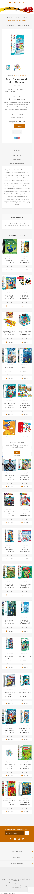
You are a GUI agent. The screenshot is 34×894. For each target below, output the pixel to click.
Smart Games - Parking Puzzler (9, 657)
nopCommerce (20, 883)
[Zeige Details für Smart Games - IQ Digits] (9, 463)
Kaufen (20, 126)
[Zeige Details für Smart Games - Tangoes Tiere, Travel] (9, 246)
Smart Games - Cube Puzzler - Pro (25, 332)
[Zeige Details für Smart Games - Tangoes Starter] (9, 427)
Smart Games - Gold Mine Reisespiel (25, 801)
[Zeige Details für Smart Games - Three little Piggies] (24, 391)
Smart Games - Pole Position (9, 693)
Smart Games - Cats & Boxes (25, 729)
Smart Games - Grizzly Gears (9, 585)
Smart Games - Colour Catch (24, 368)
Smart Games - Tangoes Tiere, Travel (9, 260)
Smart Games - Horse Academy (24, 476)
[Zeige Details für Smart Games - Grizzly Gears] (9, 571)
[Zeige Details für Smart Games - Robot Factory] (9, 535)
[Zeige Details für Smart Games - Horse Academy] (24, 463)
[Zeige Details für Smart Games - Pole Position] (9, 680)
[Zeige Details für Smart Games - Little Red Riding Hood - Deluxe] (24, 571)
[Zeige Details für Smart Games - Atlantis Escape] (9, 355)
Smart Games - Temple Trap (24, 259)
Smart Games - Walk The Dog (25, 765)
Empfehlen (20, 132)
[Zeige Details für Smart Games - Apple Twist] (9, 788)
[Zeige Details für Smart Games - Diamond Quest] (9, 716)
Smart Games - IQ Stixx (9, 512)
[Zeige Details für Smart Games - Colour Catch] (24, 355)
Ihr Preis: (13, 99)
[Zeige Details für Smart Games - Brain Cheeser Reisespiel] (9, 319)
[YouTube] (19, 838)
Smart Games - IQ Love (25, 512)
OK (17, 452)
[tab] (17, 151)
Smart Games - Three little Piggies (25, 404)
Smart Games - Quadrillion (24, 296)
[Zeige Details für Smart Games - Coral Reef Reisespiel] (9, 391)
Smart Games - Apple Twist (9, 801)
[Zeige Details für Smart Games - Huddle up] (24, 535)
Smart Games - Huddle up (24, 548)
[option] (8, 68)
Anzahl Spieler (10, 92)
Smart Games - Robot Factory (9, 548)
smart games (19, 223)
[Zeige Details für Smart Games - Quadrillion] (24, 282)
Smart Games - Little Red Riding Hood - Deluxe (25, 585)
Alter (10, 89)
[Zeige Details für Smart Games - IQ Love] (24, 499)
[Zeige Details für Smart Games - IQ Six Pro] (24, 644)
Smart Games (22, 75)
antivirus (17, 225)
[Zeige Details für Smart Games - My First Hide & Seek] (24, 427)
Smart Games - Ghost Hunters (9, 621)
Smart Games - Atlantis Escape (9, 368)
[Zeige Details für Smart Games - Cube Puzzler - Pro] (24, 319)
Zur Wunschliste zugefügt (13, 132)
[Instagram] (15, 838)
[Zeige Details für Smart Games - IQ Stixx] (9, 499)
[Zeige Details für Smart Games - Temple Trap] (24, 246)
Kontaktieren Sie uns (17, 164)
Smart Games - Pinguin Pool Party (25, 621)
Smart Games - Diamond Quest (9, 729)
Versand (19, 887)
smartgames (8, 225)
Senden (27, 833)
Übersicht (17, 151)
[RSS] (23, 838)
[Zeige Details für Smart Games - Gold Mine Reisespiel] (24, 788)
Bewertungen (17, 159)
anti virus (10, 223)
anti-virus (24, 225)
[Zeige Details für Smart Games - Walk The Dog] (24, 752)
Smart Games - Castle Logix (9, 296)
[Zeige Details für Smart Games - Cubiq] (24, 680)
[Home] (7, 17)
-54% (20, 278)
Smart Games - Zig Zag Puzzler (9, 765)
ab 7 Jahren (20, 89)
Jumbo (15, 75)
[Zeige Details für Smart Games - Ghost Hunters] (9, 608)
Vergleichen (17, 132)
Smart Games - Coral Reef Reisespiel (9, 404)
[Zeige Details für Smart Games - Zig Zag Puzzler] (9, 752)
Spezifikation (17, 155)
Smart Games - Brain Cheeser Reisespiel (9, 332)
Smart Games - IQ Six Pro (25, 657)
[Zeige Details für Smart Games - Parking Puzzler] (9, 644)
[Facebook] (10, 838)
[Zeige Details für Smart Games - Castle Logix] (9, 282)
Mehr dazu (17, 455)
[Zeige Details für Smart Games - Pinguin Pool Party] (24, 608)
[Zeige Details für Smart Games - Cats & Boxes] (24, 716)
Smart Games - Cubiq (25, 692)
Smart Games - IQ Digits (9, 476)
